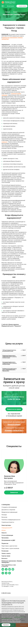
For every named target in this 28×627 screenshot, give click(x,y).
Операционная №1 (7, 528)
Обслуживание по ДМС (8, 540)
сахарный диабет (16, 93)
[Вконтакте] (3, 569)
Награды (4, 514)
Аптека (4, 530)
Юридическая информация (9, 512)
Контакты (4, 558)
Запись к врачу (6, 553)
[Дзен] (9, 573)
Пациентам (5, 543)
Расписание (5, 551)
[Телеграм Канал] (6, 573)
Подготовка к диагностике (9, 546)
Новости (4, 533)
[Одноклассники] (6, 569)
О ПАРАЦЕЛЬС (6, 504)
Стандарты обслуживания (9, 507)
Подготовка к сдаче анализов (10, 548)
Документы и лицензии (8, 509)
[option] (14, 474)
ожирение (4, 95)
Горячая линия (6, 556)
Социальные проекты (8, 522)
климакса (4, 142)
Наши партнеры (6, 525)
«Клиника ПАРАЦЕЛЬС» (14, 430)
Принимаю (6, 625)
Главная (7, 12)
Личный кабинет (10, 6)
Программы (5, 538)
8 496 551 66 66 (14, 399)
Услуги (15, 12)
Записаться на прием (14, 409)
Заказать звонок (22, 6)
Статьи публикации (7, 535)
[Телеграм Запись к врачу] (3, 573)
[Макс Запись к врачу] (9, 569)
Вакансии (4, 517)
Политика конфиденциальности (11, 519)
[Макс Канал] (13, 570)
